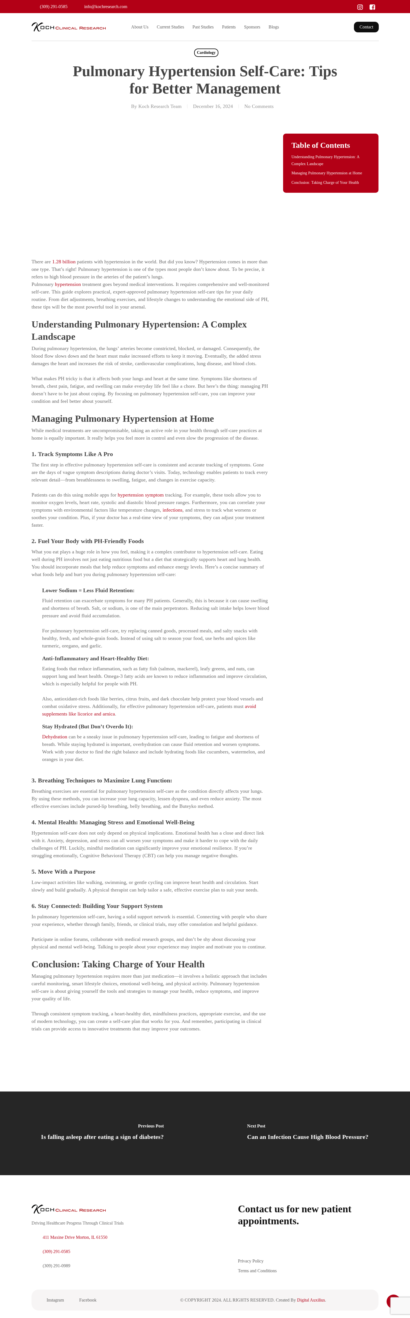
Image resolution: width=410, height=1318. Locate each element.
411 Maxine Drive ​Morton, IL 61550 (75, 1237)
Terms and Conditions (257, 1270)
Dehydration (54, 736)
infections (172, 510)
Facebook (88, 1300)
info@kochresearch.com (105, 6)
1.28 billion (64, 261)
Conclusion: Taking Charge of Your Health (325, 182)
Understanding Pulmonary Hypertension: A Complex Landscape (325, 160)
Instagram (55, 1300)
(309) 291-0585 (53, 6)
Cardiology (206, 52)
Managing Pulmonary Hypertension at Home (326, 173)
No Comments (259, 106)
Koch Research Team (160, 106)
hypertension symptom (141, 495)
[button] (276, 1247)
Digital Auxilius (311, 1300)
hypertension (68, 284)
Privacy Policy (251, 1261)
